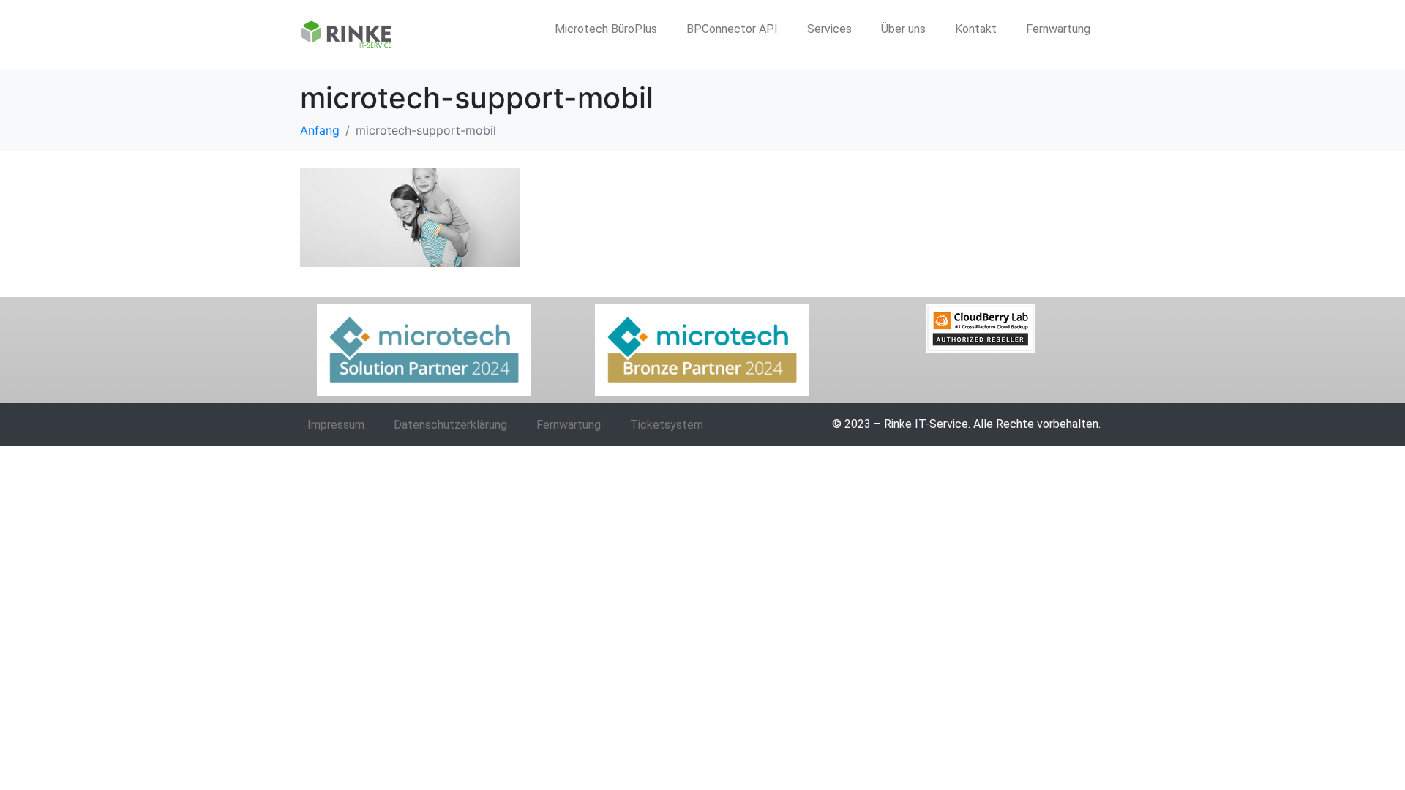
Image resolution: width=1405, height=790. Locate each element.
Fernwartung (1058, 29)
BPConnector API (732, 29)
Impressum (335, 425)
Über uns (903, 29)
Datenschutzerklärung (450, 425)
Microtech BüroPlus (606, 29)
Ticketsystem (666, 425)
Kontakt (976, 29)
